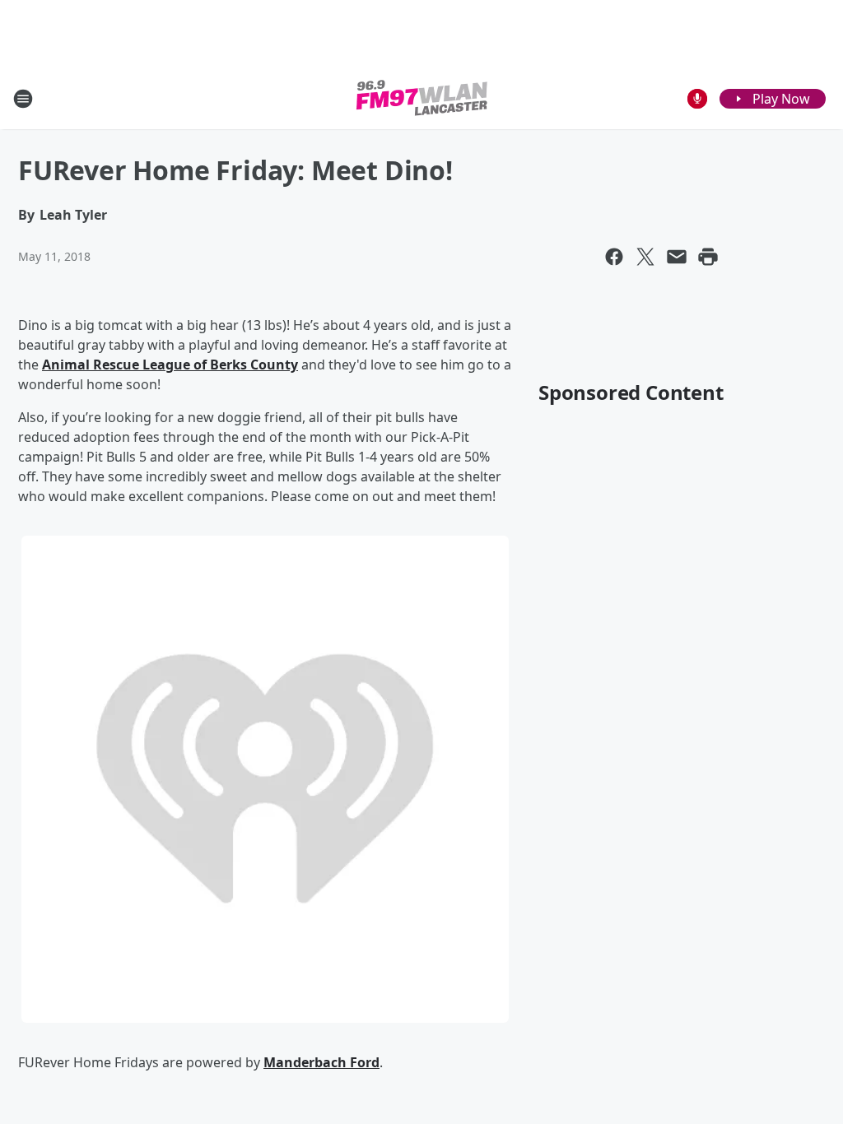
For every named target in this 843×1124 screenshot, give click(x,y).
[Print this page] (708, 256)
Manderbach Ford (321, 1062)
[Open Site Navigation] (23, 99)
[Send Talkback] (697, 99)
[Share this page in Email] (676, 256)
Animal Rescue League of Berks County (170, 364)
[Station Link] (422, 98)
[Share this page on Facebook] (614, 256)
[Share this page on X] (645, 256)
